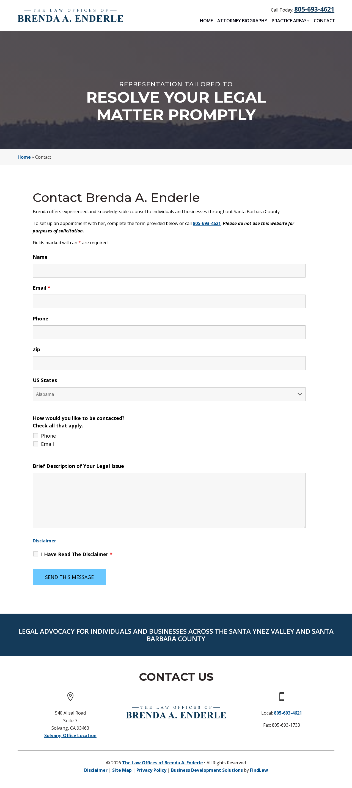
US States (45, 380)
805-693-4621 (314, 9)
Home (206, 21)
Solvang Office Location (70, 735)
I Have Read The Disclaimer (76, 554)
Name (40, 257)
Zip (36, 349)
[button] (346, 748)
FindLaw (259, 770)
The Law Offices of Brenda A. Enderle (162, 763)
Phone (40, 318)
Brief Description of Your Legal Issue (78, 466)
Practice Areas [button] (289, 21)
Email (41, 287)
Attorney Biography (242, 21)
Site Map (122, 770)
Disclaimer (44, 541)
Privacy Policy (151, 770)
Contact (324, 21)
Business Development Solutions (207, 770)
